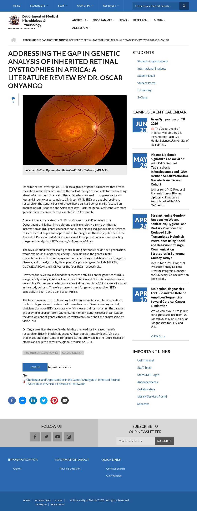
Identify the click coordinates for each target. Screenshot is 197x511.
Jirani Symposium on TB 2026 (168, 121)
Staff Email (144, 367)
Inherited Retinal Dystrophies (41, 352)
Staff (61, 5)
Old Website (114, 475)
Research (140, 20)
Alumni (17, 468)
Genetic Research (72, 352)
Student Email (146, 75)
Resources (109, 5)
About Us (79, 20)
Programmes (102, 20)
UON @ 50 (83, 5)
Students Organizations (152, 61)
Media (158, 20)
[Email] (65, 400)
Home (16, 5)
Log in (35, 367)
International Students (151, 68)
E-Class (142, 97)
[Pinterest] (54, 400)
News (123, 20)
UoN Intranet (145, 360)
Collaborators (146, 389)
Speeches (143, 403)
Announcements (147, 382)
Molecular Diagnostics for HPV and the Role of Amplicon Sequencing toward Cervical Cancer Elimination (168, 297)
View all (157, 336)
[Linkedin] (33, 400)
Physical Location (70, 468)
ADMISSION (80, 27)
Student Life (37, 5)
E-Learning (144, 90)
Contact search (115, 468)
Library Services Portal (152, 396)
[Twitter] (44, 400)
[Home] (13, 19)
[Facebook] (12, 400)
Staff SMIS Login (148, 375)
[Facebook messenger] (22, 400)
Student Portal (146, 83)
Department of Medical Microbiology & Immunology (40, 20)
